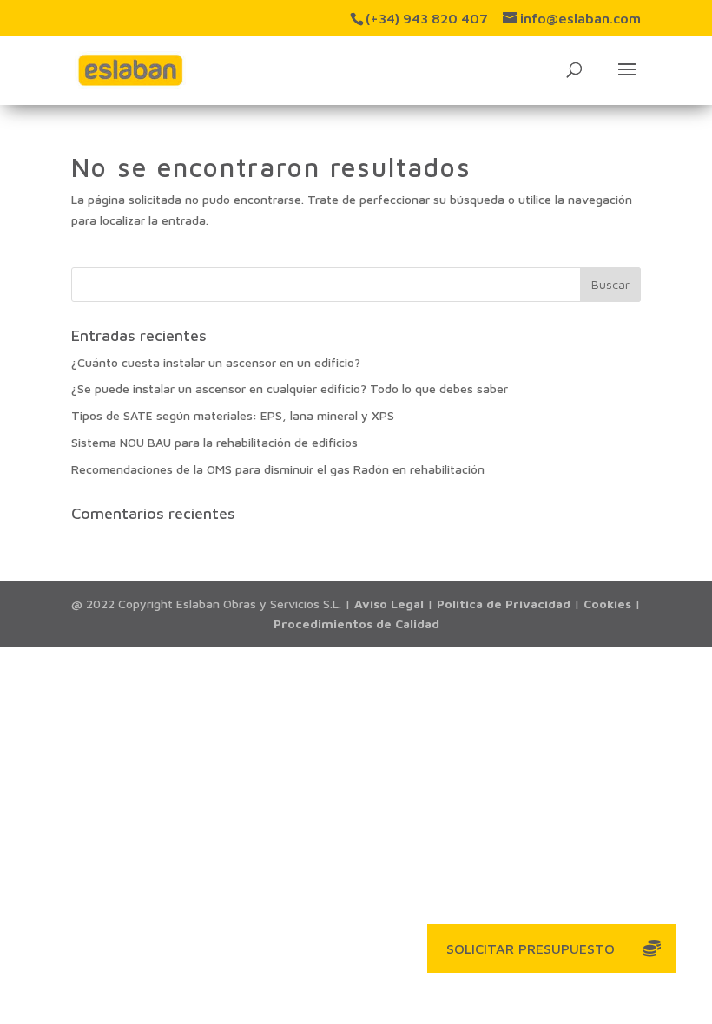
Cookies (607, 603)
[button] (652, 948)
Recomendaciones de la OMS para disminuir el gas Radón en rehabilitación (278, 469)
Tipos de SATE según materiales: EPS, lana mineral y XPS (232, 415)
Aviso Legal (389, 603)
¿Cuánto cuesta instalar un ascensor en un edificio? (215, 362)
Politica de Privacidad (503, 603)
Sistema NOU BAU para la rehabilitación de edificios (214, 442)
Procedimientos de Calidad (356, 623)
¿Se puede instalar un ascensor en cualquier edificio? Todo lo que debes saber (289, 388)
